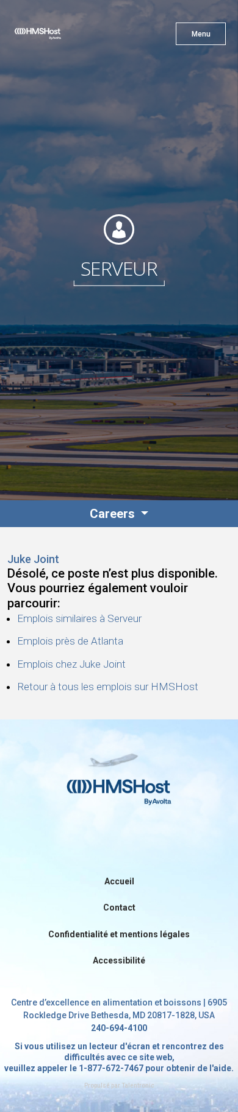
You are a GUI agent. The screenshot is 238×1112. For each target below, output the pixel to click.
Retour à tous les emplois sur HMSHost (107, 686)
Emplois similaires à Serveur (79, 618)
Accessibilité (119, 960)
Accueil (119, 881)
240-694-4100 (119, 1028)
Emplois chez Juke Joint (71, 664)
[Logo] (59, 36)
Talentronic (137, 1085)
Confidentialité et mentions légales (119, 934)
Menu (201, 34)
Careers (114, 513)
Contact (119, 907)
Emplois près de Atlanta (70, 641)
